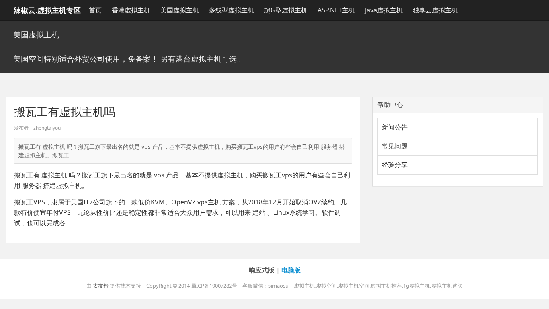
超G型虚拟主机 (285, 10)
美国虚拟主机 (179, 10)
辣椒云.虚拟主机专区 (47, 10)
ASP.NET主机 (336, 10)
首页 (95, 10)
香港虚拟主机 (131, 10)
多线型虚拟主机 (231, 10)
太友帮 (101, 285)
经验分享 (395, 164)
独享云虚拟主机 (435, 10)
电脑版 (291, 270)
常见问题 (395, 146)
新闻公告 (395, 127)
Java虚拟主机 (384, 10)
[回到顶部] (538, 298)
